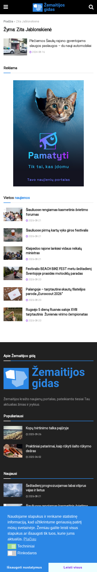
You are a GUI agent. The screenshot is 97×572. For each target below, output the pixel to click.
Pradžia (8, 21)
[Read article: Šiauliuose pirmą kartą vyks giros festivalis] (13, 235)
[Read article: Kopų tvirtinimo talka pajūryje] (13, 432)
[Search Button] (91, 7)
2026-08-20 (34, 279)
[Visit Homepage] (48, 7)
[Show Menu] (6, 7)
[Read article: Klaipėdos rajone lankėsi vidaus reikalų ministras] (13, 253)
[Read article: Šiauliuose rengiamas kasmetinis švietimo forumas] (13, 214)
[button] (12, 546)
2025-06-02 (34, 457)
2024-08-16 (38, 52)
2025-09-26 (34, 434)
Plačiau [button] (30, 539)
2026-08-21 (34, 220)
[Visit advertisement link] (48, 133)
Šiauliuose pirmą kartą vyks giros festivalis (57, 230)
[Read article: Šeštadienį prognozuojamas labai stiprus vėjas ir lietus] (13, 490)
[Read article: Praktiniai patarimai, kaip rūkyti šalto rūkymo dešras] (13, 451)
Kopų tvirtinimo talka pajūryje (47, 428)
